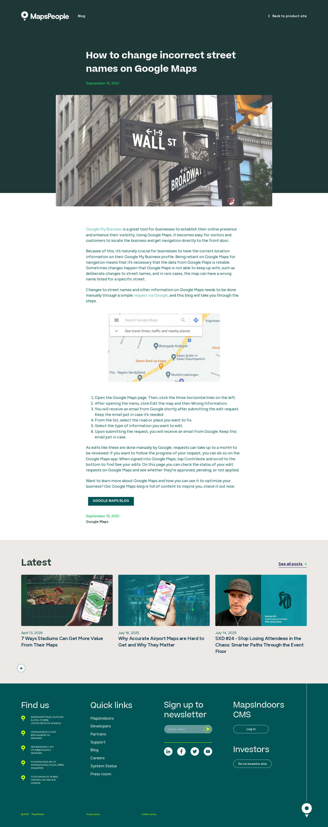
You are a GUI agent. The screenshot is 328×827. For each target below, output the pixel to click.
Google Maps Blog (111, 501)
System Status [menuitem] (103, 765)
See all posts (290, 563)
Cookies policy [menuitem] (149, 814)
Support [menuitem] (98, 742)
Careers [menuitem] (97, 757)
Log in (251, 729)
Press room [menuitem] (100, 774)
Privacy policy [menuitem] (93, 814)
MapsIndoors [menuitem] (102, 718)
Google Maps (97, 521)
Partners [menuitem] (98, 734)
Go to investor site (252, 764)
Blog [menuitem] (94, 749)
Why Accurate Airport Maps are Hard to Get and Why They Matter (161, 641)
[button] (21, 668)
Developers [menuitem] (100, 726)
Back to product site (289, 16)
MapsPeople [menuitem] (37, 814)
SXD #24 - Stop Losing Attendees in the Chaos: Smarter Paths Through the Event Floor (259, 644)
